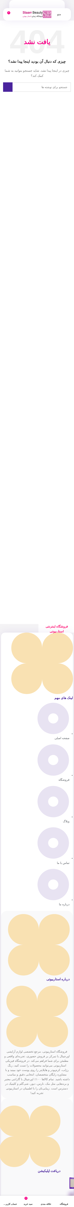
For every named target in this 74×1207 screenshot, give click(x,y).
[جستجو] (8, 87)
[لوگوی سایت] (37, 14)
